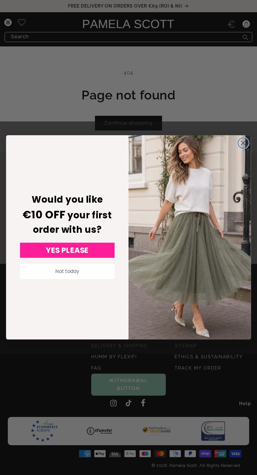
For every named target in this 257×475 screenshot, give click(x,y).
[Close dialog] (243, 143)
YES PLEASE (67, 250)
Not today (67, 271)
